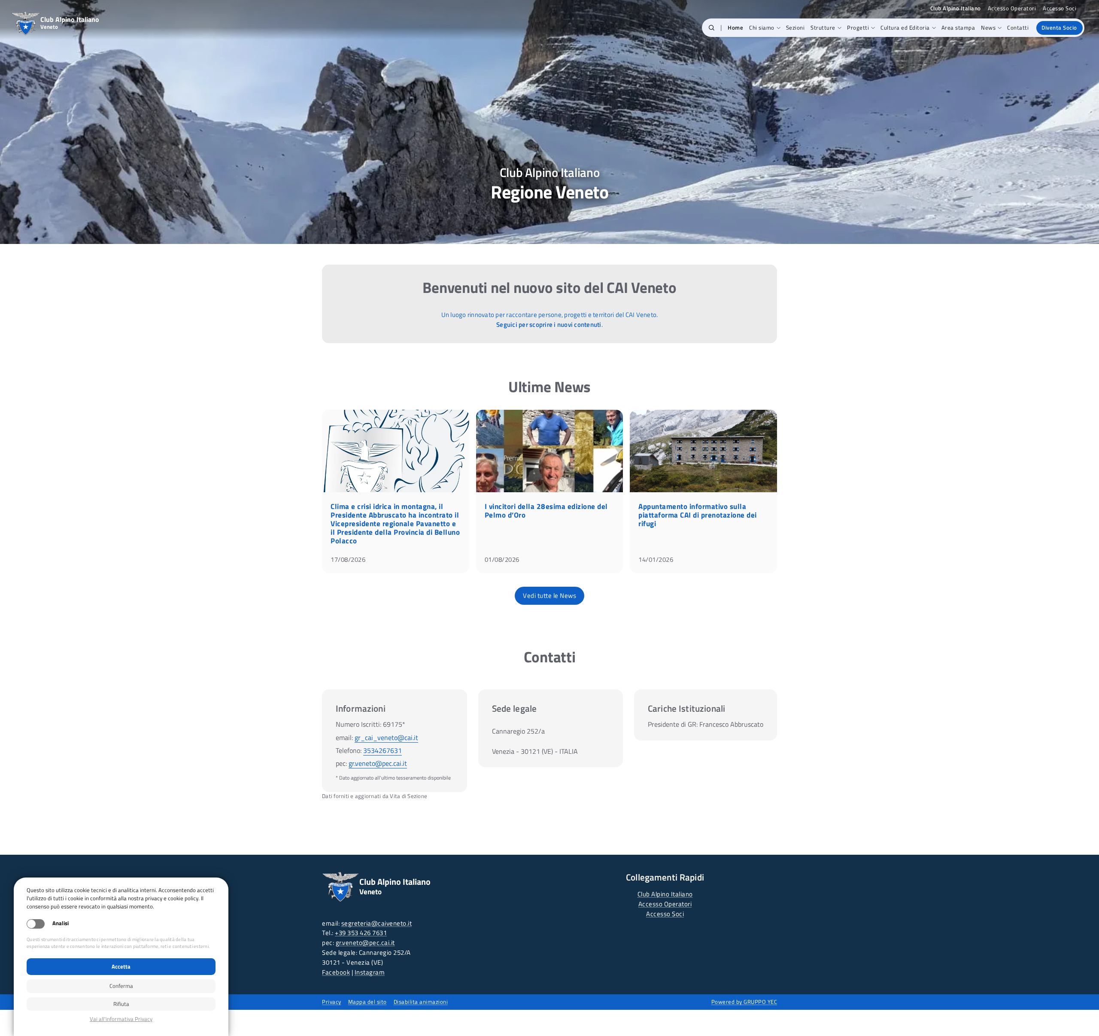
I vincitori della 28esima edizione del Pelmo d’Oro (546, 510)
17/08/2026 (348, 559)
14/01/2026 (655, 559)
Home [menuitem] (735, 27)
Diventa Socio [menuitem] (1059, 27)
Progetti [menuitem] (858, 27)
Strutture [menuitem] (823, 27)
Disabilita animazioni (421, 1001)
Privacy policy (121, 1019)
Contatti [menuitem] (1018, 27)
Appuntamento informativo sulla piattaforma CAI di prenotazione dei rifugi (697, 515)
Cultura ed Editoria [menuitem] (905, 27)
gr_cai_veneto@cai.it (386, 737)
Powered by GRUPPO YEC (744, 1001)
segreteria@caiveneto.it (376, 923)
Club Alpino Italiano (665, 894)
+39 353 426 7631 (361, 933)
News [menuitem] (988, 27)
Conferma (121, 985)
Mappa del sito (367, 1001)
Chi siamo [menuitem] (761, 27)
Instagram (370, 972)
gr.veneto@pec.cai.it (378, 763)
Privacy (331, 1001)
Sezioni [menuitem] (795, 27)
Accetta (121, 966)
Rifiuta (121, 1003)
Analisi (60, 923)
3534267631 (382, 750)
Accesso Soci (1059, 8)
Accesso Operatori (1012, 8)
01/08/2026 (502, 559)
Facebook (336, 972)
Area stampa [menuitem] (958, 27)
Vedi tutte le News (549, 595)
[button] (711, 28)
